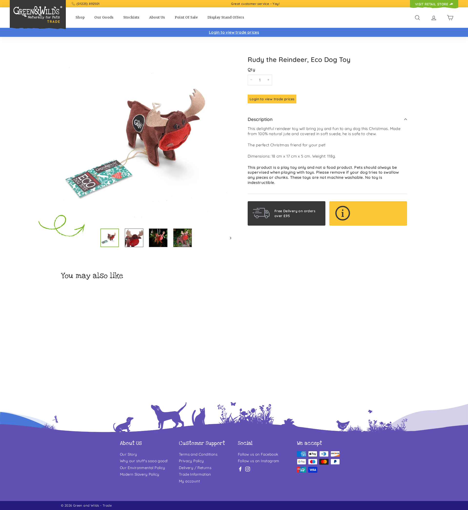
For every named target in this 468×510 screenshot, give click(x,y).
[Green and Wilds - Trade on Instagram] (247, 468)
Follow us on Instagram (258, 461)
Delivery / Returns (195, 467)
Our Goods (103, 17)
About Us (157, 17)
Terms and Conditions (198, 454)
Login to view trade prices (234, 32)
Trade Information (195, 474)
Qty (251, 69)
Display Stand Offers (225, 17)
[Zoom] (146, 139)
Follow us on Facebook (258, 454)
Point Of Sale (186, 17)
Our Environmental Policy (142, 467)
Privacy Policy (191, 461)
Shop (80, 17)
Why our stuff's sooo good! (144, 461)
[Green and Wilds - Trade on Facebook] (240, 468)
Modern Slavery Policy (139, 474)
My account (189, 481)
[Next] (228, 238)
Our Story (128, 454)
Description (260, 119)
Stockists (131, 17)
